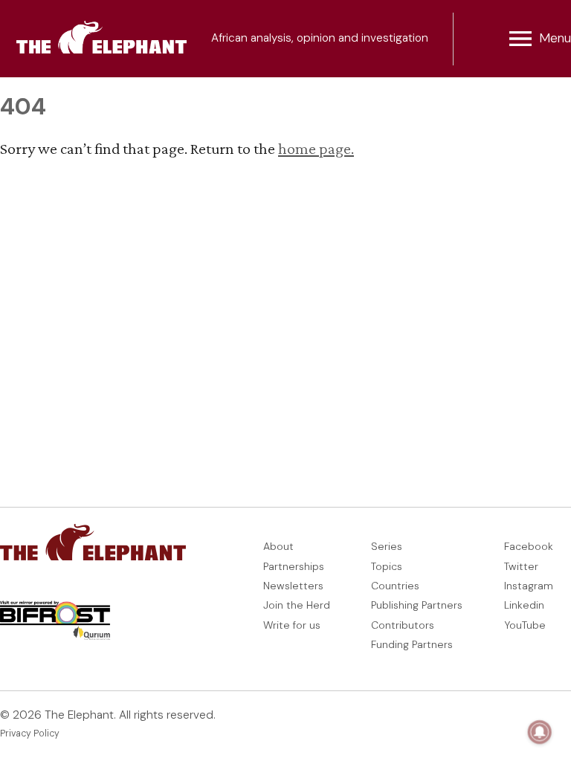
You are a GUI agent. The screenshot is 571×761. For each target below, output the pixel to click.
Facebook (528, 546)
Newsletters (293, 585)
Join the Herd (296, 605)
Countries (395, 585)
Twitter (521, 566)
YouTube (525, 625)
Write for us (291, 625)
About (278, 546)
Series (386, 546)
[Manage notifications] (540, 732)
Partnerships (293, 566)
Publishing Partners (416, 605)
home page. (316, 148)
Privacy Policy (29, 733)
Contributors (402, 625)
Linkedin (524, 605)
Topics (386, 566)
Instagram (528, 585)
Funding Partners (412, 644)
